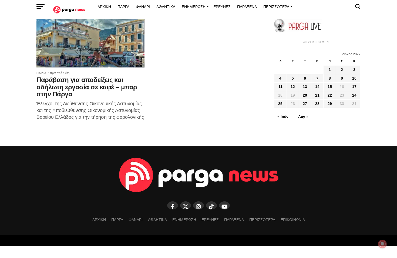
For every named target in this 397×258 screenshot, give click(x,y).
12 (293, 86)
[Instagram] (198, 205)
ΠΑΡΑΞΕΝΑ (247, 7)
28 (317, 103)
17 (354, 86)
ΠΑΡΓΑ (123, 7)
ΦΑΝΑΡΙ (143, 7)
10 (354, 78)
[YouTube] (224, 205)
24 (354, 95)
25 (280, 103)
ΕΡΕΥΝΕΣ (222, 7)
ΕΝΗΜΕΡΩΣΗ (194, 7)
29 (330, 103)
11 (280, 86)
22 (330, 95)
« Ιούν (282, 116)
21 (317, 95)
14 (317, 86)
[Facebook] (172, 205)
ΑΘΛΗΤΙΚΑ (165, 7)
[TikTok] (211, 205)
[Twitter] (185, 205)
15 (330, 86)
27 (305, 103)
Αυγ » (303, 116)
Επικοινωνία (293, 220)
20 (305, 95)
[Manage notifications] (382, 244)
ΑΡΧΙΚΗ (104, 7)
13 (305, 86)
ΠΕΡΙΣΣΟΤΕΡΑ (276, 7)
